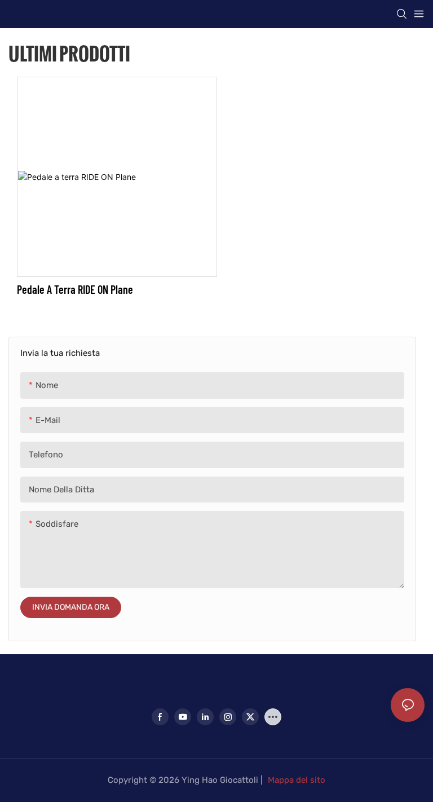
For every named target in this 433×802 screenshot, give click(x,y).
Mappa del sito (296, 780)
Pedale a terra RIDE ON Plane (75, 289)
